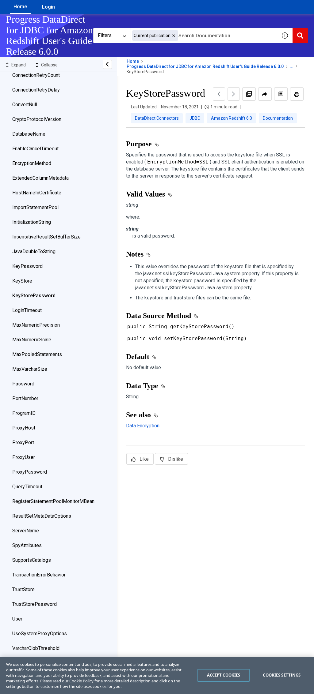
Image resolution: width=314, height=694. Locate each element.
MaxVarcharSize (29, 369)
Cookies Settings (282, 675)
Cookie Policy (81, 681)
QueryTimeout (27, 487)
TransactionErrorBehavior (39, 575)
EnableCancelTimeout (35, 149)
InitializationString (31, 222)
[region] (157, 675)
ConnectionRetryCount (36, 75)
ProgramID (24, 413)
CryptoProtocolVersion (36, 119)
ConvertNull (24, 104)
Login (48, 7)
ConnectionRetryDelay (36, 90)
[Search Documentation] (300, 35)
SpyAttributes (27, 545)
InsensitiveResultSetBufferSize (46, 237)
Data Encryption (142, 426)
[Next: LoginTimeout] (233, 94)
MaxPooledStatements (37, 354)
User (17, 619)
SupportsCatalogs (31, 560)
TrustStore (23, 589)
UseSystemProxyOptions (39, 633)
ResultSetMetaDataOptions (41, 516)
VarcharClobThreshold (35, 648)
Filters (105, 35)
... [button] (291, 66)
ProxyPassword (29, 472)
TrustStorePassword (34, 604)
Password (23, 384)
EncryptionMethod (31, 163)
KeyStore (22, 281)
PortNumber (25, 398)
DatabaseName (28, 134)
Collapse (49, 64)
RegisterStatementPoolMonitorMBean (53, 501)
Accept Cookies (223, 675)
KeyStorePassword (34, 295)
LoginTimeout (27, 310)
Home (20, 6)
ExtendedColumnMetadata (40, 178)
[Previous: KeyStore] (218, 94)
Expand (18, 64)
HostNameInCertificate (36, 193)
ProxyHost (23, 428)
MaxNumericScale (31, 340)
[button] (173, 35)
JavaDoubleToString (34, 251)
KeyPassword (27, 266)
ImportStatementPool (35, 207)
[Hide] (107, 64)
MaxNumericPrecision (36, 325)
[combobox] (204, 35)
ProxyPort (23, 442)
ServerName (25, 531)
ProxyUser (23, 457)
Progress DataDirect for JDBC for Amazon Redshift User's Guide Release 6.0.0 (205, 66)
